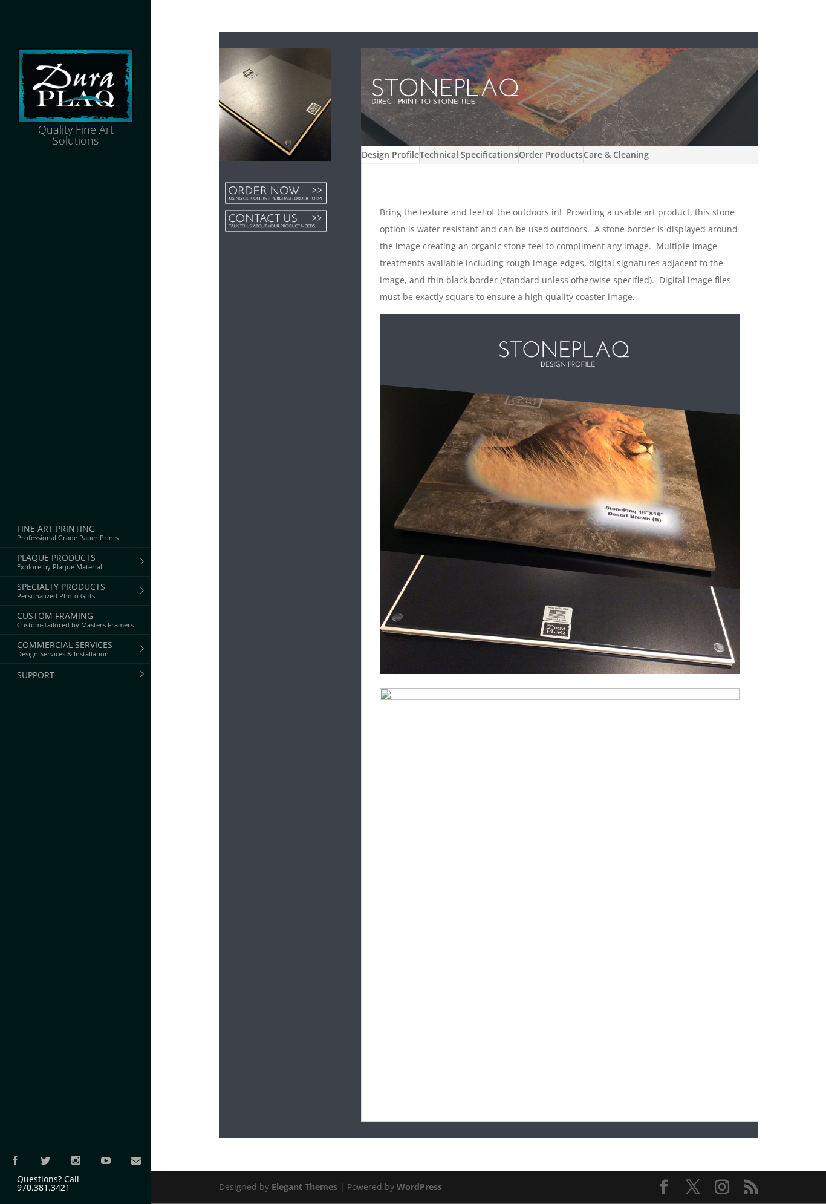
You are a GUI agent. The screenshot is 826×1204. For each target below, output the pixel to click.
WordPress (419, 1187)
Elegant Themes (304, 1187)
